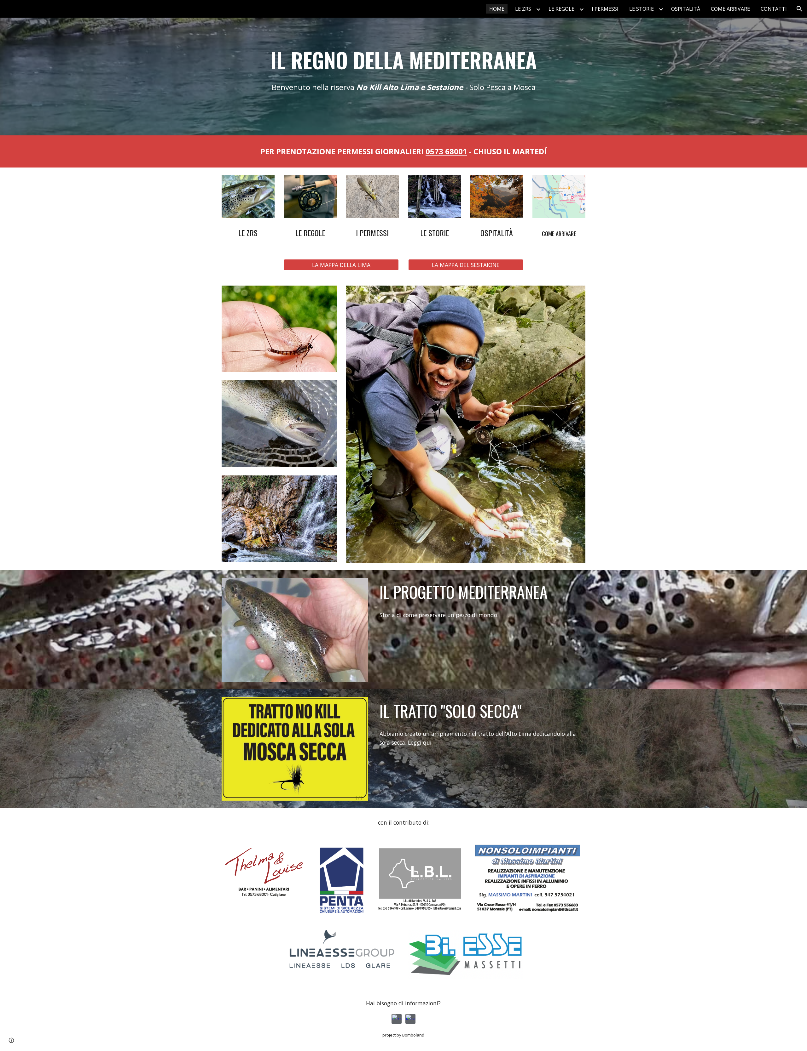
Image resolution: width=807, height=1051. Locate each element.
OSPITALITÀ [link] (685, 8)
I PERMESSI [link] (605, 8)
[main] (403, 60)
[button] (799, 8)
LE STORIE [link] (641, 8)
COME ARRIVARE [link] (730, 8)
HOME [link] (496, 8)
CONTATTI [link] (774, 8)
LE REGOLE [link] (561, 8)
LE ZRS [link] (523, 8)
